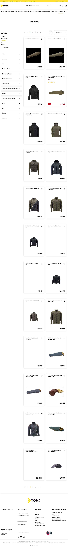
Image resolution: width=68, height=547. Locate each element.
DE (66, 1)
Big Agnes (3, 36)
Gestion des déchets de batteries (59, 520)
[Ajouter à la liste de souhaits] (41, 39)
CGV (53, 514)
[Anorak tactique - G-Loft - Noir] (34, 130)
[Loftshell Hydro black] (34, 92)
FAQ (35, 512)
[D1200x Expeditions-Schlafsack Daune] (34, 466)
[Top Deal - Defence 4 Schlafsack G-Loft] (56, 92)
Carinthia (3, 40)
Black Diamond (4, 38)
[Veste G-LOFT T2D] (33, 190)
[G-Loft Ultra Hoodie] (55, 115)
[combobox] (35, 5)
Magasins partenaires (39, 523)
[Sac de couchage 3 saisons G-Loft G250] (56, 391)
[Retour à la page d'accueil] (9, 5)
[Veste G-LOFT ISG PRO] (56, 167)
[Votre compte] (63, 5)
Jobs (36, 520)
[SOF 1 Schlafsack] (55, 41)
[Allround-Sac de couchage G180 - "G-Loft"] (34, 391)
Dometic (3, 44)
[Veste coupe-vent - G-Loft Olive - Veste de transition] (56, 204)
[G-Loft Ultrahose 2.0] (56, 242)
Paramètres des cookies (40, 525)
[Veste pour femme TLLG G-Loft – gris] (34, 429)
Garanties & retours (56, 517)
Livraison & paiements (56, 519)
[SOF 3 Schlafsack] (33, 41)
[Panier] (66, 5)
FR (64, 1)
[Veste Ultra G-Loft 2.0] (34, 242)
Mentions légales (55, 515)
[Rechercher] (49, 5)
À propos (37, 514)
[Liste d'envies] (59, 5)
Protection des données (57, 512)
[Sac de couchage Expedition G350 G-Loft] (56, 466)
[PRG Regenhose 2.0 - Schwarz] (34, 354)
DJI (1, 42)
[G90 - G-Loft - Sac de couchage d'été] (56, 354)
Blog (36, 515)
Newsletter (37, 519)
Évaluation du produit (39, 517)
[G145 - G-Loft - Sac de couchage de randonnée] (56, 429)
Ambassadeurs (38, 522)
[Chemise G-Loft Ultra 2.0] (34, 167)
